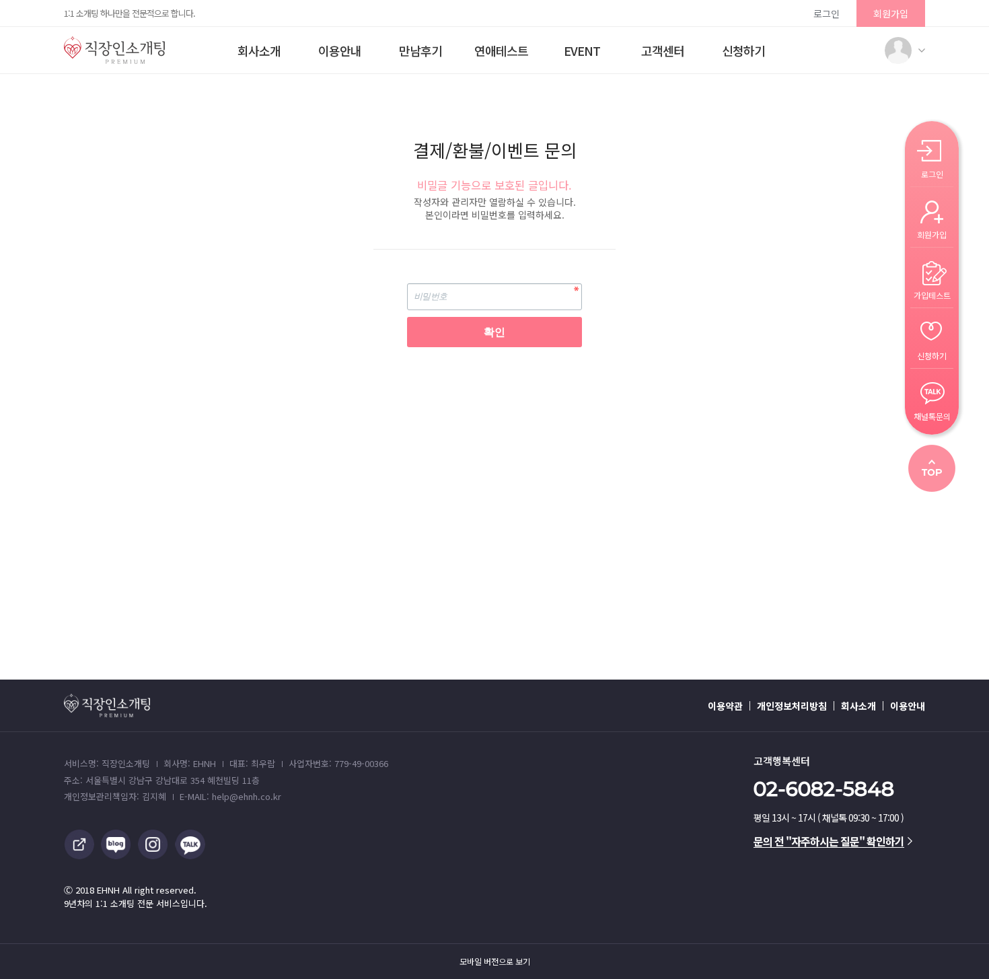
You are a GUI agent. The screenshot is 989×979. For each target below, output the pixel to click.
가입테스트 (932, 294)
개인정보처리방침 (792, 706)
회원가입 (890, 13)
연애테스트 (501, 50)
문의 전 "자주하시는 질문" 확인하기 (829, 841)
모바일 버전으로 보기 (495, 961)
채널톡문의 (932, 415)
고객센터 (662, 50)
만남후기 (420, 50)
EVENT (582, 50)
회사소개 (259, 50)
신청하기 (743, 50)
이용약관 (725, 706)
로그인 (826, 13)
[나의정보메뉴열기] (898, 50)
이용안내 (339, 50)
